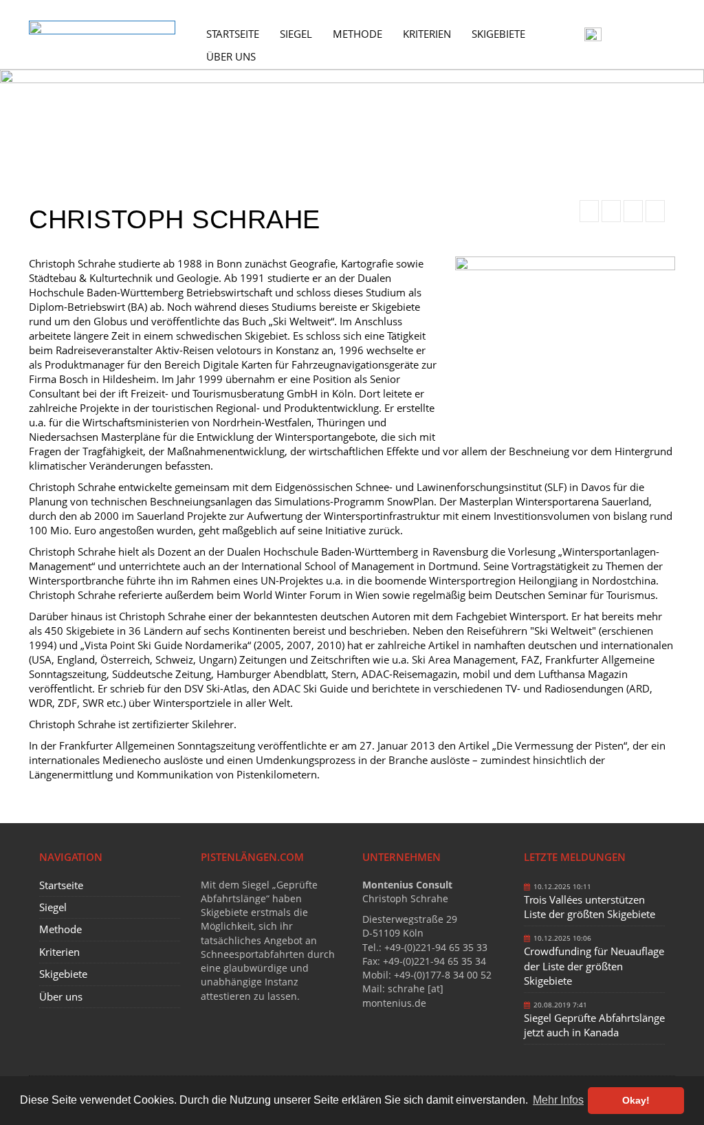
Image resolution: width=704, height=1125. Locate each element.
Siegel (296, 34)
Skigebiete (498, 34)
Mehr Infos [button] (558, 1100)
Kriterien (427, 34)
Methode (357, 34)
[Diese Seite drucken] (589, 211)
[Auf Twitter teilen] (655, 211)
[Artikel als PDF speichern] (611, 211)
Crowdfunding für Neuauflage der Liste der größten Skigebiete (594, 965)
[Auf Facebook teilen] (633, 211)
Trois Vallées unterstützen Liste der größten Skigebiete (589, 907)
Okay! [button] (636, 1100)
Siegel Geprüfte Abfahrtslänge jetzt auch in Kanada (594, 1025)
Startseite (232, 34)
